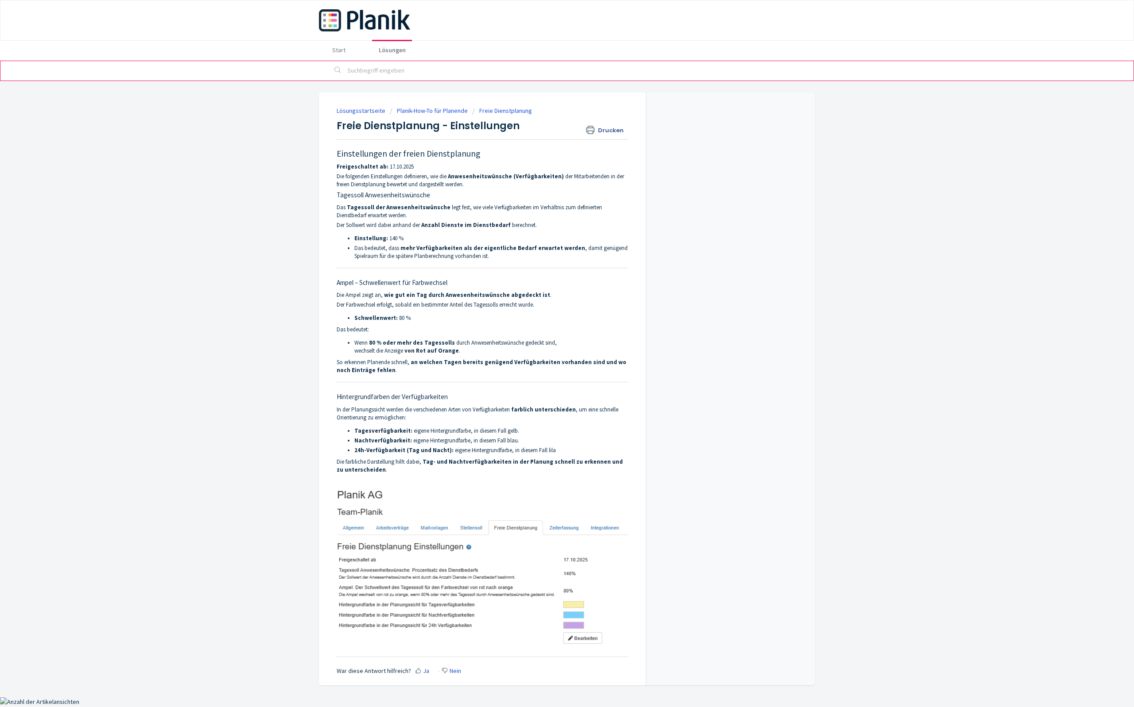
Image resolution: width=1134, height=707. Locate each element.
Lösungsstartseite (362, 111)
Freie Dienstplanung (505, 111)
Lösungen (392, 50)
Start (339, 50)
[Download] (551, 241)
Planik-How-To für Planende (432, 111)
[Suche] (338, 71)
